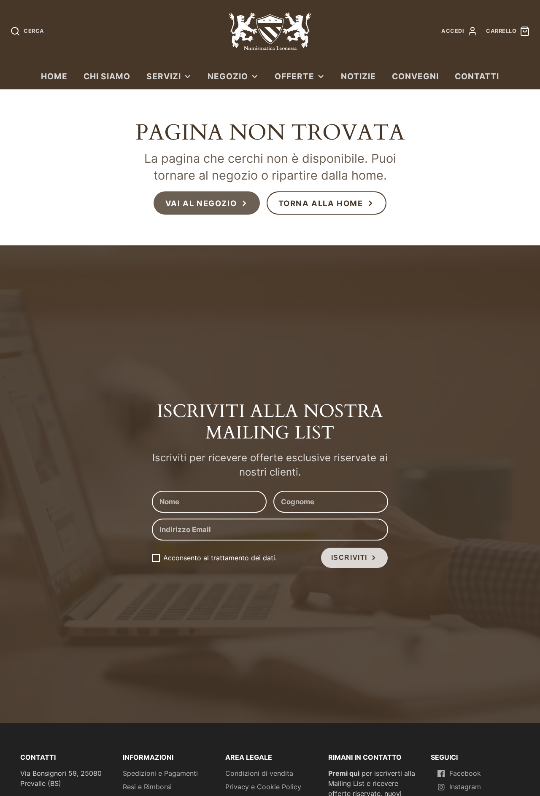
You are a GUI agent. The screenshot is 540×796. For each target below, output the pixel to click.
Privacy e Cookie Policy (263, 787)
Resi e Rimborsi (147, 787)
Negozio (228, 76)
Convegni (415, 76)
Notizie (358, 76)
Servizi (163, 76)
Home (54, 76)
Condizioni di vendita (259, 773)
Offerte (294, 76)
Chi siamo (107, 76)
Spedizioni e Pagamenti (160, 773)
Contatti (477, 76)
